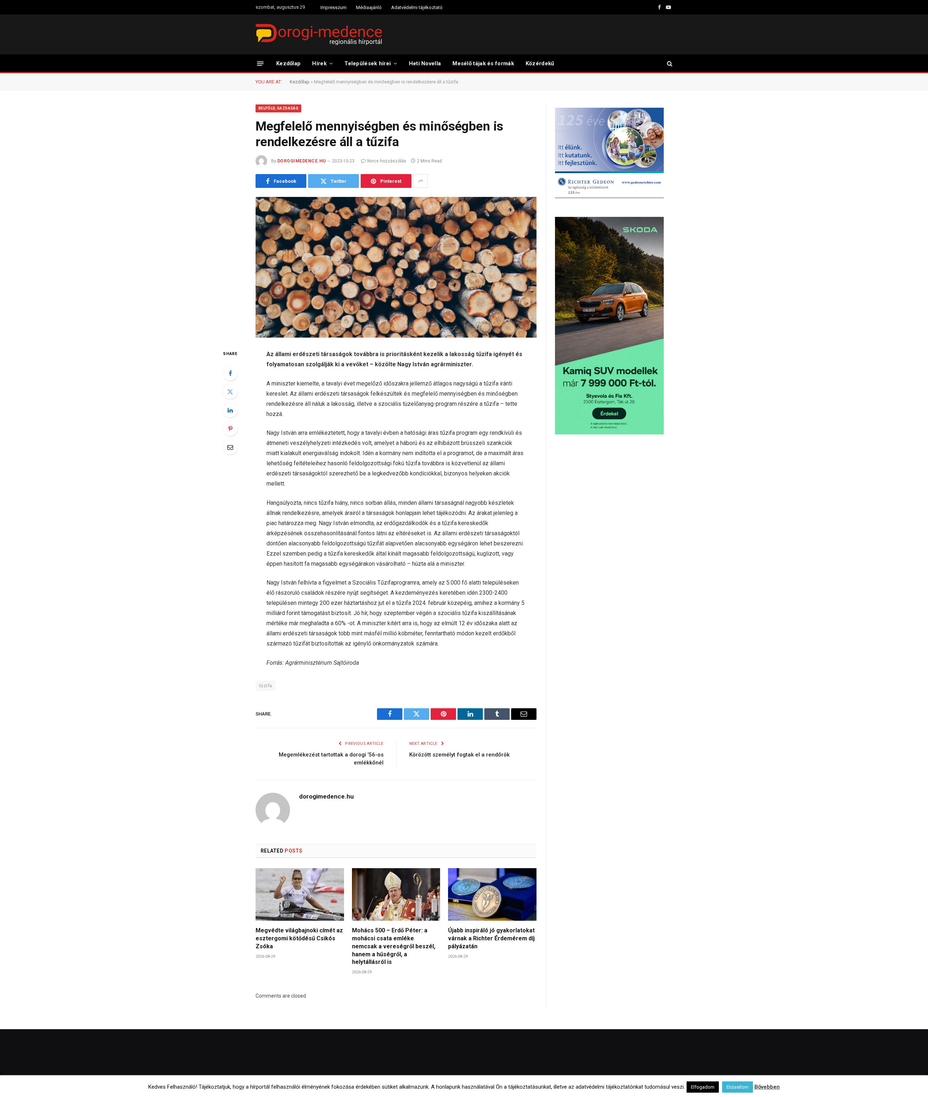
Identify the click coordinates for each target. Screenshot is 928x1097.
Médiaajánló (369, 7)
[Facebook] (230, 373)
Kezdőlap (288, 63)
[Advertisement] (613, 498)
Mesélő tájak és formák (483, 63)
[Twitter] (230, 391)
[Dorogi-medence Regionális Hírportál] (319, 34)
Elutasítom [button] (737, 1087)
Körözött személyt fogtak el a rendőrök (459, 754)
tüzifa (265, 685)
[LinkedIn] (230, 410)
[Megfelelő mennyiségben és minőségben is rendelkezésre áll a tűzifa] (396, 267)
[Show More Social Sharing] (420, 181)
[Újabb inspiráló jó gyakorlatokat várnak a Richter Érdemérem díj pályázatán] (492, 894)
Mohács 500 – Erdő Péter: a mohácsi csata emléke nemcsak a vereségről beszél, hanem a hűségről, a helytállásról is (393, 946)
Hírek (319, 63)
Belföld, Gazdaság (278, 108)
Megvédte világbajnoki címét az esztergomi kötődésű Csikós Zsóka (299, 938)
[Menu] (260, 63)
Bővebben (767, 1087)
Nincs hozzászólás (386, 161)
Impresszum (333, 7)
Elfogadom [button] (702, 1087)
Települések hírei (367, 63)
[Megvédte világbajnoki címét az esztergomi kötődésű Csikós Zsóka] (300, 894)
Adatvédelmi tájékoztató (417, 7)
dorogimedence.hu (301, 161)
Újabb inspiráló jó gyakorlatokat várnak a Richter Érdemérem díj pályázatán (491, 938)
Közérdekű (540, 63)
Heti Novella (425, 63)
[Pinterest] (230, 428)
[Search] (669, 63)
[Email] (230, 447)
